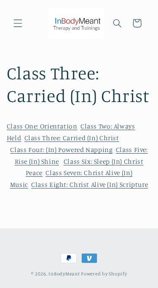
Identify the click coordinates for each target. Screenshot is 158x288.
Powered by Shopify (104, 274)
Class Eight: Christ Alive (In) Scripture (89, 185)
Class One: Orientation (42, 126)
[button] (17, 23)
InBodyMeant (64, 274)
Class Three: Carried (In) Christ (71, 138)
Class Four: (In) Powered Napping (61, 150)
